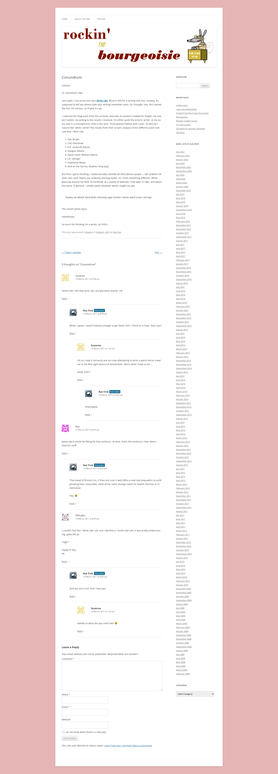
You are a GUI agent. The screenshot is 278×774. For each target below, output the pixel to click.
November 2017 (183, 229)
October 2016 (182, 275)
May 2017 (180, 252)
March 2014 (181, 391)
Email (66, 707)
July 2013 (180, 422)
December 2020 (183, 167)
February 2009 (183, 627)
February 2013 (183, 441)
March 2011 (181, 530)
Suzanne (80, 275)
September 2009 (184, 600)
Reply (64, 298)
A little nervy (182, 105)
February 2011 (183, 534)
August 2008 (182, 650)
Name (66, 694)
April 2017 (180, 256)
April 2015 (180, 345)
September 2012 (184, 461)
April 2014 (180, 387)
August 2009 (182, 604)
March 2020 (181, 182)
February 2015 (183, 352)
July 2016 (180, 287)
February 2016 (183, 306)
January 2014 (182, 399)
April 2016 (180, 298)
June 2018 (180, 213)
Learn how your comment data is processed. (128, 745)
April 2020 (180, 178)
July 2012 (180, 468)
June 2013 (180, 426)
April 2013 (180, 434)
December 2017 (183, 225)
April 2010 (180, 573)
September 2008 (184, 646)
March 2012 (181, 484)
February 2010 (183, 581)
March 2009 (181, 623)
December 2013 (183, 403)
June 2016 (180, 291)
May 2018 (180, 217)
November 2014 (183, 364)
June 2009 (180, 611)
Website (66, 719)
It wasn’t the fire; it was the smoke (192, 113)
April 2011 (180, 526)
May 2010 (180, 569)
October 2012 (182, 457)
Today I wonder (71, 252)
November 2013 (183, 407)
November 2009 (183, 592)
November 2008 (183, 639)
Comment (68, 658)
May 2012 (180, 476)
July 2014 (180, 376)
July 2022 (180, 151)
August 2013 (182, 418)
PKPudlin (80, 515)
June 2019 (180, 198)
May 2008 (180, 662)
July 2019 (180, 194)
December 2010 (183, 542)
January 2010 (182, 584)
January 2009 (182, 631)
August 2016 (182, 283)
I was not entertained (186, 109)
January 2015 (182, 356)
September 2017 (184, 236)
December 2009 (183, 588)
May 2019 (180, 202)
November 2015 (183, 318)
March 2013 (181, 437)
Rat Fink (117, 232)
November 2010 (183, 546)
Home (65, 19)
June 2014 (180, 379)
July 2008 (180, 654)
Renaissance (182, 117)
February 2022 (183, 155)
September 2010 (184, 553)
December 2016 (183, 267)
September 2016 (184, 279)
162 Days (180, 132)
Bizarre (88, 232)
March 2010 (181, 577)
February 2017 (183, 260)
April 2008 (180, 666)
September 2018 (184, 209)
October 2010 (182, 550)
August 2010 (182, 557)
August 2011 (182, 511)
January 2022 (182, 159)
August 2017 (182, 240)
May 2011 (180, 523)
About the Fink (82, 19)
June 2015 (180, 337)
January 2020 (182, 186)
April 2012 (180, 480)
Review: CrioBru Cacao (186, 120)
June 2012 (180, 472)
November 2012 (183, 453)
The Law (101, 19)
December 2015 (183, 314)
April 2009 (180, 619)
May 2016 (180, 294)
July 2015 (180, 333)
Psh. (158, 252)
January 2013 (182, 445)
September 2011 (184, 507)
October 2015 (182, 321)
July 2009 (180, 608)
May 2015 (180, 341)
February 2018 (183, 221)
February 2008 (183, 673)
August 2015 (182, 329)
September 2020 (184, 171)
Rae (77, 426)
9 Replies (66, 85)
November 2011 (183, 499)
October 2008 (182, 642)
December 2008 (183, 635)
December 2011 (183, 495)
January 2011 (182, 538)
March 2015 (181, 349)
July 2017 (180, 244)
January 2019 (182, 205)
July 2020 (180, 175)
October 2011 (182, 503)
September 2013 (184, 414)
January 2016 (182, 310)
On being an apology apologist (190, 128)
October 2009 (182, 596)
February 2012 (183, 488)
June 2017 (180, 248)
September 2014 (184, 368)
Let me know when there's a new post (85, 732)
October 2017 (182, 233)
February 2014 (183, 395)
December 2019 (183, 190)
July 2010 (180, 561)
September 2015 (184, 325)
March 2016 (181, 302)
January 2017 (182, 263)
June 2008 (180, 658)
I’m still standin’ (183, 124)
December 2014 (183, 360)
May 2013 (180, 430)
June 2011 (180, 519)
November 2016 (183, 271)
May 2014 (180, 383)
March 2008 (181, 669)
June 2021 (180, 163)
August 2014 (182, 372)
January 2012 (182, 492)
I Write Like (102, 100)
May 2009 (180, 615)
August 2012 (182, 465)
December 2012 (183, 449)
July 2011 (180, 515)
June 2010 (180, 565)
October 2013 (182, 410)
